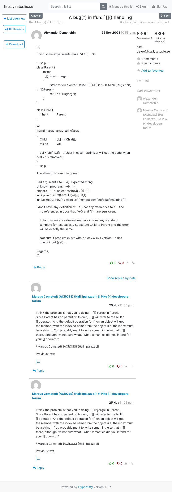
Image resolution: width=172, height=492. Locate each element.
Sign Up (161, 6)
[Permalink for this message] (133, 262)
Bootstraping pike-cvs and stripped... (145, 22)
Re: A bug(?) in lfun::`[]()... (47, 22)
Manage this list (122, 6)
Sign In (144, 6)
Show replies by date (121, 278)
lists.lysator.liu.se (18, 6)
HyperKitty (85, 487)
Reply (40, 267)
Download (15, 44)
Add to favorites (152, 70)
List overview (15, 18)
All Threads (16, 29)
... (38, 361)
